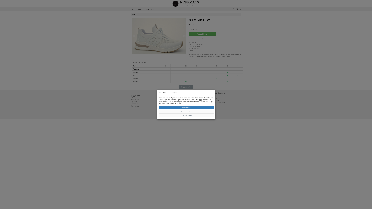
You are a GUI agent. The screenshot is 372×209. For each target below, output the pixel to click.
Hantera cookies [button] (186, 112)
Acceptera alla (186, 108)
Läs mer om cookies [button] (186, 116)
